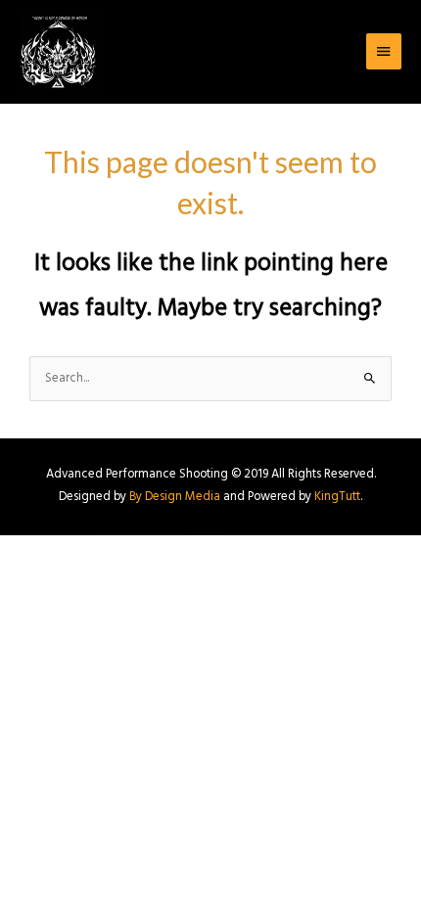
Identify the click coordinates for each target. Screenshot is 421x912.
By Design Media (174, 497)
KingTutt (337, 497)
